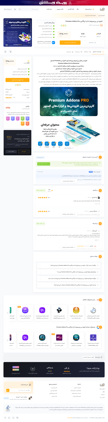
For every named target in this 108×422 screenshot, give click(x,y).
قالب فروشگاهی (53, 393)
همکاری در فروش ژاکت (75, 391)
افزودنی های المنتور (88, 357)
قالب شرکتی (54, 396)
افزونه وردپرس (101, 15)
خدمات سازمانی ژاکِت (76, 393)
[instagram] (13, 417)
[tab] (98, 51)
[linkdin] (9, 417)
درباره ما (103, 395)
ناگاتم (27, 107)
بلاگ (78, 9)
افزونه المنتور (85, 76)
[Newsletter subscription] (7, 390)
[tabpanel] (68, 174)
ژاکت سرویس (60, 9)
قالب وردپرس (54, 388)
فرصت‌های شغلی (77, 396)
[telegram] (17, 417)
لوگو (104, 392)
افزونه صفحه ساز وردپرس (90, 15)
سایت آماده (49, 9)
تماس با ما (102, 397)
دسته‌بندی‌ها (88, 9)
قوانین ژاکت (102, 389)
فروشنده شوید (77, 388)
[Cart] (15, 9)
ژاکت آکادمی (71, 9)
